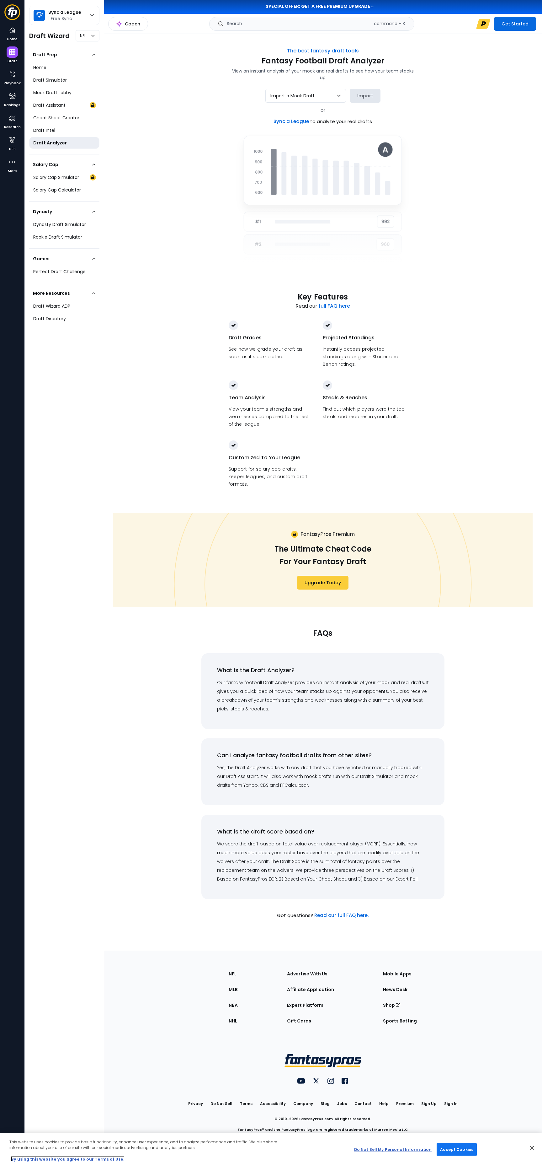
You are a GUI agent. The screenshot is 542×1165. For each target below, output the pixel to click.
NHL (233, 1021)
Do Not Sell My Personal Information (393, 1149)
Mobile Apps (397, 974)
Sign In (451, 1103)
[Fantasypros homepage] (12, 14)
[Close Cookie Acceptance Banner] (532, 1148)
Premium (405, 1103)
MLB (233, 989)
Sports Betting (400, 1021)
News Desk (395, 989)
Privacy (195, 1103)
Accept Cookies (456, 1149)
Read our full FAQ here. (341, 915)
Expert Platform (305, 1005)
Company (303, 1103)
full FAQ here (334, 306)
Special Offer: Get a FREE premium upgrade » (320, 6)
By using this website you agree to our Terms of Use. (68, 1159)
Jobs (342, 1103)
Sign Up (429, 1103)
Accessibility (273, 1103)
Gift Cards (299, 1021)
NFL (232, 974)
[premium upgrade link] (483, 24)
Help (384, 1103)
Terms (246, 1103)
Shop (389, 1005)
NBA (233, 1005)
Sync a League (292, 121)
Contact (363, 1103)
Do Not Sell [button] (221, 1103)
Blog (325, 1103)
